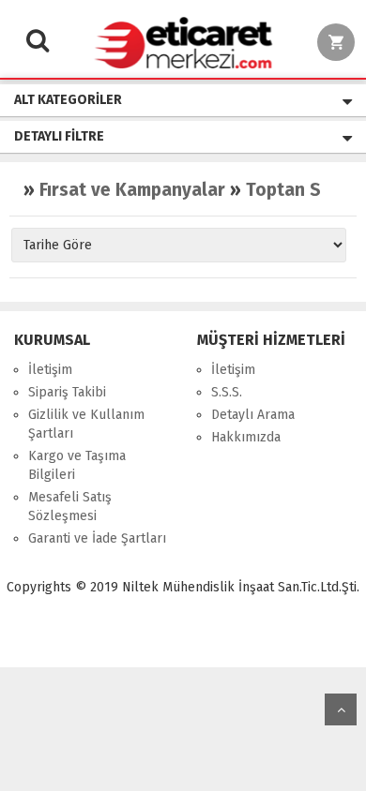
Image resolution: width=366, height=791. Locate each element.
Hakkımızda (246, 437)
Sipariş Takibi (67, 392)
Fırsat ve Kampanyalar (132, 190)
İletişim (50, 370)
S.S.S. (226, 392)
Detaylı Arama (253, 415)
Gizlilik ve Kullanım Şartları (86, 424)
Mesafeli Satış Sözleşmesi (70, 506)
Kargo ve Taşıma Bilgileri (77, 465)
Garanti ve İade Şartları (97, 538)
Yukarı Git (341, 709)
